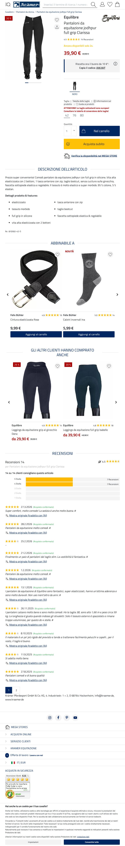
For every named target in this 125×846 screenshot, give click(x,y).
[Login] (102, 4)
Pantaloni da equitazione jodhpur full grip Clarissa (59, 11)
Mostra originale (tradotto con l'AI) (28, 515)
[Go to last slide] (7, 294)
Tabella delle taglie (81, 101)
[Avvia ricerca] (94, 4)
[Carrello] (117, 4)
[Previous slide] (66, 88)
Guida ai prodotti (87, 104)
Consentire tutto (92, 842)
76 (74, 115)
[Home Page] (26, 4)
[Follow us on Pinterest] (66, 718)
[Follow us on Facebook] (58, 718)
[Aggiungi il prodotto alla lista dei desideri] (57, 20)
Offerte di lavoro (25, 755)
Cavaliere (9, 11)
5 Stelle (17, 479)
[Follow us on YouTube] (75, 718)
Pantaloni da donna (25, 11)
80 (82, 115)
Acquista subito (93, 143)
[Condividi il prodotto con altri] (57, 27)
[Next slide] (117, 88)
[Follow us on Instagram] (50, 718)
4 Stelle (17, 483)
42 (67, 115)
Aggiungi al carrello (36, 334)
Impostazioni (33, 842)
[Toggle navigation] (7, 4)
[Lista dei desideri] (109, 4)
